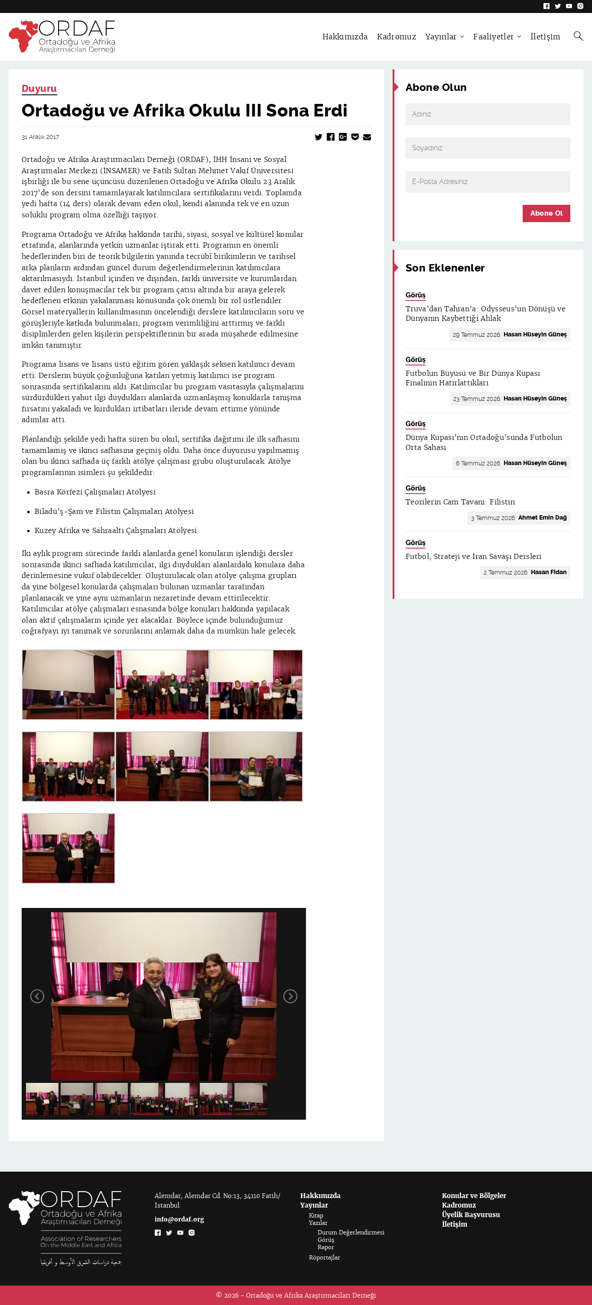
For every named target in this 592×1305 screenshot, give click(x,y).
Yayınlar (441, 37)
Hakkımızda (345, 37)
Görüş (416, 295)
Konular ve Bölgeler (474, 1196)
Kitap (316, 1215)
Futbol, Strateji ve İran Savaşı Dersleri (474, 556)
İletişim (545, 37)
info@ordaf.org (179, 1219)
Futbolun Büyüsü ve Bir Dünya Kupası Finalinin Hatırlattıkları (473, 378)
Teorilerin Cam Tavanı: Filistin (460, 502)
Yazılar (318, 1223)
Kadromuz (396, 37)
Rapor (326, 1247)
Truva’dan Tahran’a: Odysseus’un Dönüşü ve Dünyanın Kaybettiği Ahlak (486, 313)
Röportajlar (324, 1257)
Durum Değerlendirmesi (351, 1232)
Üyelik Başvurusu (471, 1215)
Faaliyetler (493, 37)
